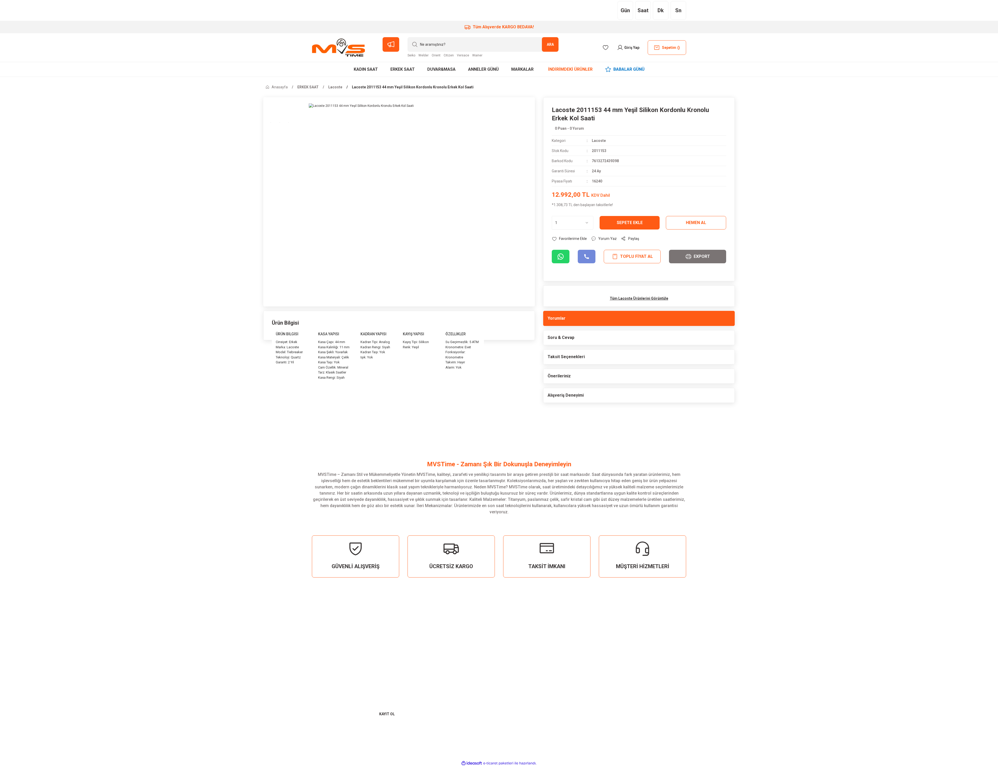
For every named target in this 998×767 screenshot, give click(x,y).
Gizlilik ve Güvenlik (699, 650)
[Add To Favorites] (569, 238)
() (671, 47)
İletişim (855, 640)
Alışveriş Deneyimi (566, 395)
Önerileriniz (559, 375)
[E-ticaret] (498, 763)
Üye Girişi (524, 650)
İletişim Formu (862, 650)
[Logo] (338, 47)
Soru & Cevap (561, 337)
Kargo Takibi (860, 659)
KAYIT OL (387, 714)
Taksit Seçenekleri (566, 356)
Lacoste (599, 141)
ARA (550, 44)
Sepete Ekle (630, 222)
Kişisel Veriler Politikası (704, 659)
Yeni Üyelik (525, 640)
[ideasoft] (471, 763)
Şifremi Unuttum (531, 659)
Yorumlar (557, 318)
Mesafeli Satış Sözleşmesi (707, 640)
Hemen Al (696, 222)
